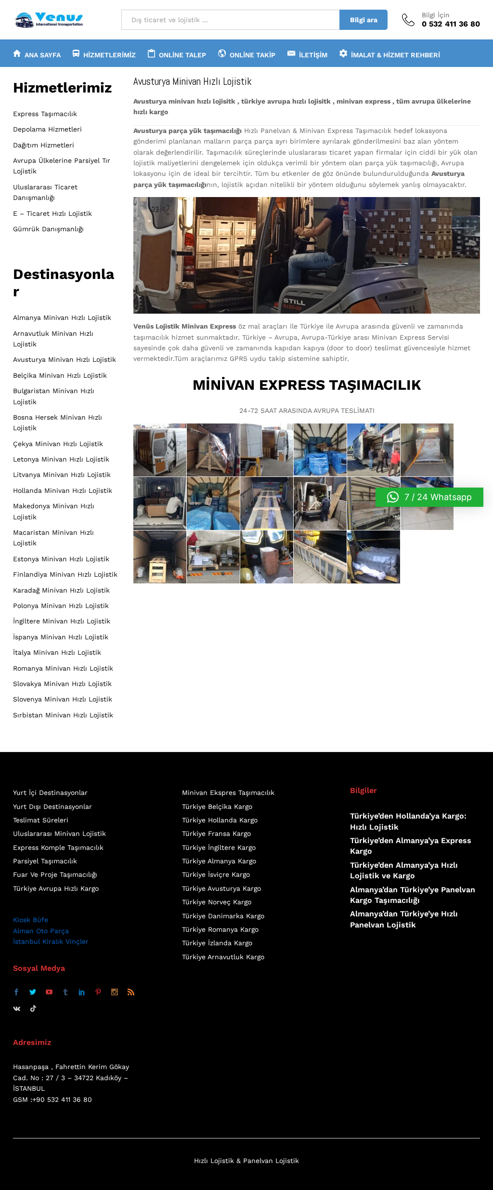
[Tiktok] (33, 1008)
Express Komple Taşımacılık (58, 847)
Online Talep (182, 54)
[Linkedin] (82, 992)
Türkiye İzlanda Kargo (217, 943)
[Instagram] (114, 992)
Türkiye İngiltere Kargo (219, 847)
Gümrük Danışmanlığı (48, 229)
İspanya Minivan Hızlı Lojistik (60, 637)
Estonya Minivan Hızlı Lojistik (61, 559)
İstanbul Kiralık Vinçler (51, 941)
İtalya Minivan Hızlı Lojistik (57, 652)
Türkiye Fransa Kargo (216, 833)
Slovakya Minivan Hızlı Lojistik (62, 684)
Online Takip (252, 54)
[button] (429, 497)
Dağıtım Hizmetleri (43, 145)
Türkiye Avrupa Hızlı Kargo (56, 888)
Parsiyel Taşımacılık (45, 861)
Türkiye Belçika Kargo (217, 806)
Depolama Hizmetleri (47, 129)
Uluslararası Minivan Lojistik (59, 833)
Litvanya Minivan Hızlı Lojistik (62, 474)
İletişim (313, 54)
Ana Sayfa (43, 54)
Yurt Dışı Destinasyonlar (52, 806)
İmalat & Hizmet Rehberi (395, 54)
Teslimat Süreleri (40, 820)
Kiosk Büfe (30, 920)
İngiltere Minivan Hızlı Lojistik (61, 621)
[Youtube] (49, 992)
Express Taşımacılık (45, 114)
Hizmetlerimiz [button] (109, 54)
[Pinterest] (98, 992)
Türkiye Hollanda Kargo (220, 820)
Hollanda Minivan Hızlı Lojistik (62, 490)
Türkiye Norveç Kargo (216, 902)
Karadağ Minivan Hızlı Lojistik (61, 590)
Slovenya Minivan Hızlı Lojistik (62, 699)
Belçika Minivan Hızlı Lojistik (60, 375)
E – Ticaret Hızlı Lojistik (52, 213)
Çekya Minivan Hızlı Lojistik (58, 444)
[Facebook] (16, 992)
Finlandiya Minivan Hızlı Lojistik (65, 574)
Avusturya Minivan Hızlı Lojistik (64, 359)
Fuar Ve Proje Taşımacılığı (55, 874)
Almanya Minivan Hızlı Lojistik (62, 317)
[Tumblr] (65, 992)
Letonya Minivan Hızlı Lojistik (61, 459)
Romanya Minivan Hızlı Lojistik (63, 668)
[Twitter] (33, 992)
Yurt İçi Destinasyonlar (50, 792)
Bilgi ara (363, 20)
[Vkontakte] (16, 1008)
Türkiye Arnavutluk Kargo (223, 957)
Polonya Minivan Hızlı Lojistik (61, 605)
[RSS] (131, 992)
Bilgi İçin (436, 15)
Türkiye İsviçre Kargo (216, 874)
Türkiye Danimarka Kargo (223, 916)
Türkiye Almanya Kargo (219, 861)
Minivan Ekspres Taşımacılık (228, 792)
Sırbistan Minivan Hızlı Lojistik (63, 715)
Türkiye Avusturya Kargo (221, 888)
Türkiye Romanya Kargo (220, 929)
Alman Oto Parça (41, 931)
